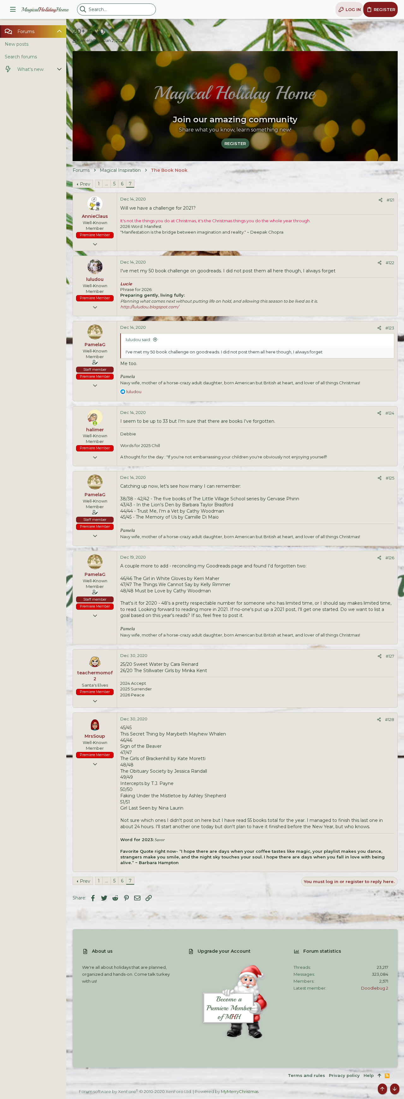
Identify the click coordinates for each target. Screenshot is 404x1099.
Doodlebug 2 (374, 988)
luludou (95, 279)
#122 (390, 262)
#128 (389, 719)
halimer (95, 430)
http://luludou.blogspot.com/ (149, 306)
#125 (390, 477)
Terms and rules (306, 1075)
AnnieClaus (95, 216)
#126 (389, 557)
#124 (389, 413)
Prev (85, 184)
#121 (390, 199)
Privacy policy (344, 1075)
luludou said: (138, 339)
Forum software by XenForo (135, 1091)
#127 (390, 656)
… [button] (106, 184)
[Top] (379, 1075)
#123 (389, 327)
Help (369, 1075)
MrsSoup (95, 736)
